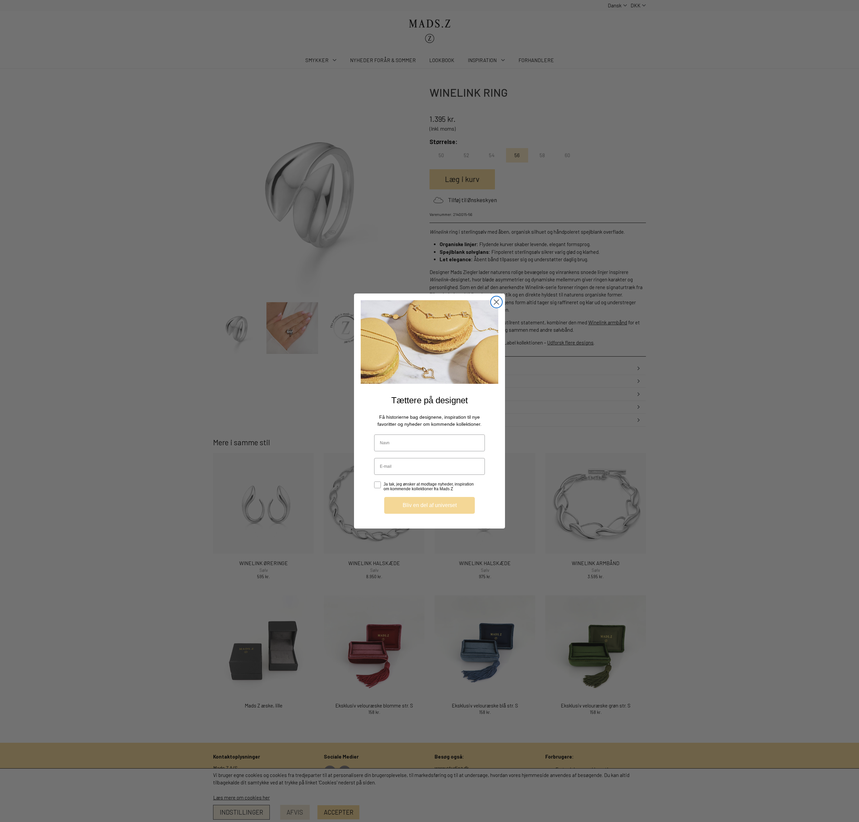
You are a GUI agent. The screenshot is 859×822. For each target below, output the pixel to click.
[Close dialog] (496, 302)
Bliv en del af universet (430, 505)
